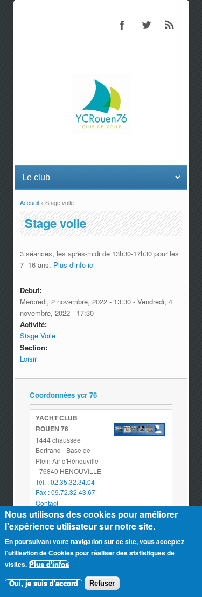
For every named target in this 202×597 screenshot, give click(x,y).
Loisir (28, 359)
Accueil (29, 202)
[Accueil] (101, 131)
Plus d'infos (49, 564)
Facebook (122, 25)
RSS (169, 25)
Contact (47, 502)
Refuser (102, 583)
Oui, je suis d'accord (43, 583)
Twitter (146, 25)
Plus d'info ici (74, 265)
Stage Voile (37, 335)
